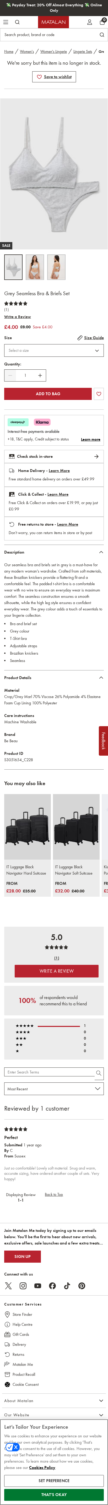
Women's (27, 51)
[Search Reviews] (99, 1073)
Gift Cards (21, 1334)
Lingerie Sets (82, 51)
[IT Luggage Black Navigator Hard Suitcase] (27, 827)
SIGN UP (22, 1256)
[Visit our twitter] (8, 1286)
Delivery (19, 1344)
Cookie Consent (26, 1384)
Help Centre (23, 1324)
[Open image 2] (35, 267)
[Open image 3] (56, 267)
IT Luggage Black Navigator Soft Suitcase (74, 870)
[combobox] (54, 350)
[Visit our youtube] (38, 1286)
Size (8, 337)
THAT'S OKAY (54, 1494)
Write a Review (17, 316)
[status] (25, 375)
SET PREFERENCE (54, 1480)
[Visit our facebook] (52, 1286)
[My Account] (89, 22)
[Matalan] (53, 22)
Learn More (59, 470)
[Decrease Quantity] (10, 375)
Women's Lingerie (53, 51)
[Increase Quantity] (40, 375)
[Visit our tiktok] (67, 1286)
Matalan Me (23, 1364)
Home (8, 51)
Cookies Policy (42, 1467)
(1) (6, 309)
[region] (54, 1462)
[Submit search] (17, 22)
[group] (21, 888)
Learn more (90, 439)
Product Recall (24, 1374)
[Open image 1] (13, 267)
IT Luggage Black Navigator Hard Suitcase (26, 870)
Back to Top (54, 1194)
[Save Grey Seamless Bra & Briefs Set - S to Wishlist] (39, 76)
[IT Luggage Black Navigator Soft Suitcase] (76, 827)
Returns (18, 1354)
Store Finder (22, 1314)
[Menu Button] (6, 22)
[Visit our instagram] (23, 1286)
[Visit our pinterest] (82, 1286)
